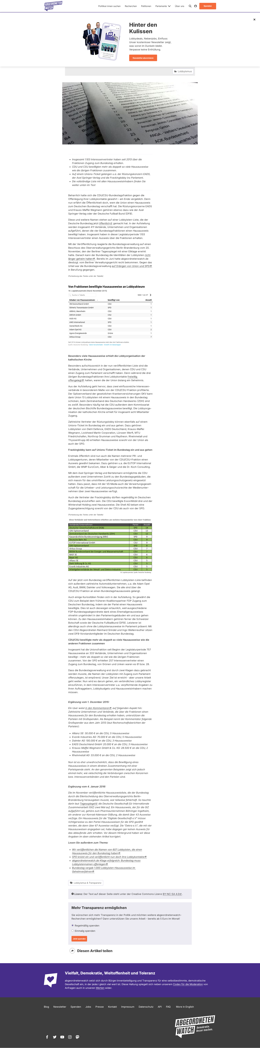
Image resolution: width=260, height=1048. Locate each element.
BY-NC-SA (171, 894)
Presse (99, 1006)
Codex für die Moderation (188, 984)
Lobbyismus (185, 71)
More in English (185, 1006)
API (160, 1006)
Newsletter (59, 1006)
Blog (46, 1006)
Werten (100, 987)
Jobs (88, 1006)
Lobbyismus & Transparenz (87, 882)
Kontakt (112, 1006)
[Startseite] (53, 6)
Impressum (127, 1006)
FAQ (168, 1006)
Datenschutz (146, 1006)
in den (97, 708)
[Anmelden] (195, 6)
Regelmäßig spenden (87, 925)
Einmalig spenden (85, 930)
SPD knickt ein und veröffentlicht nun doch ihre (108, 856)
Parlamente (161, 6)
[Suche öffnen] (190, 6)
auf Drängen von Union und (131, 266)
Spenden (76, 1006)
